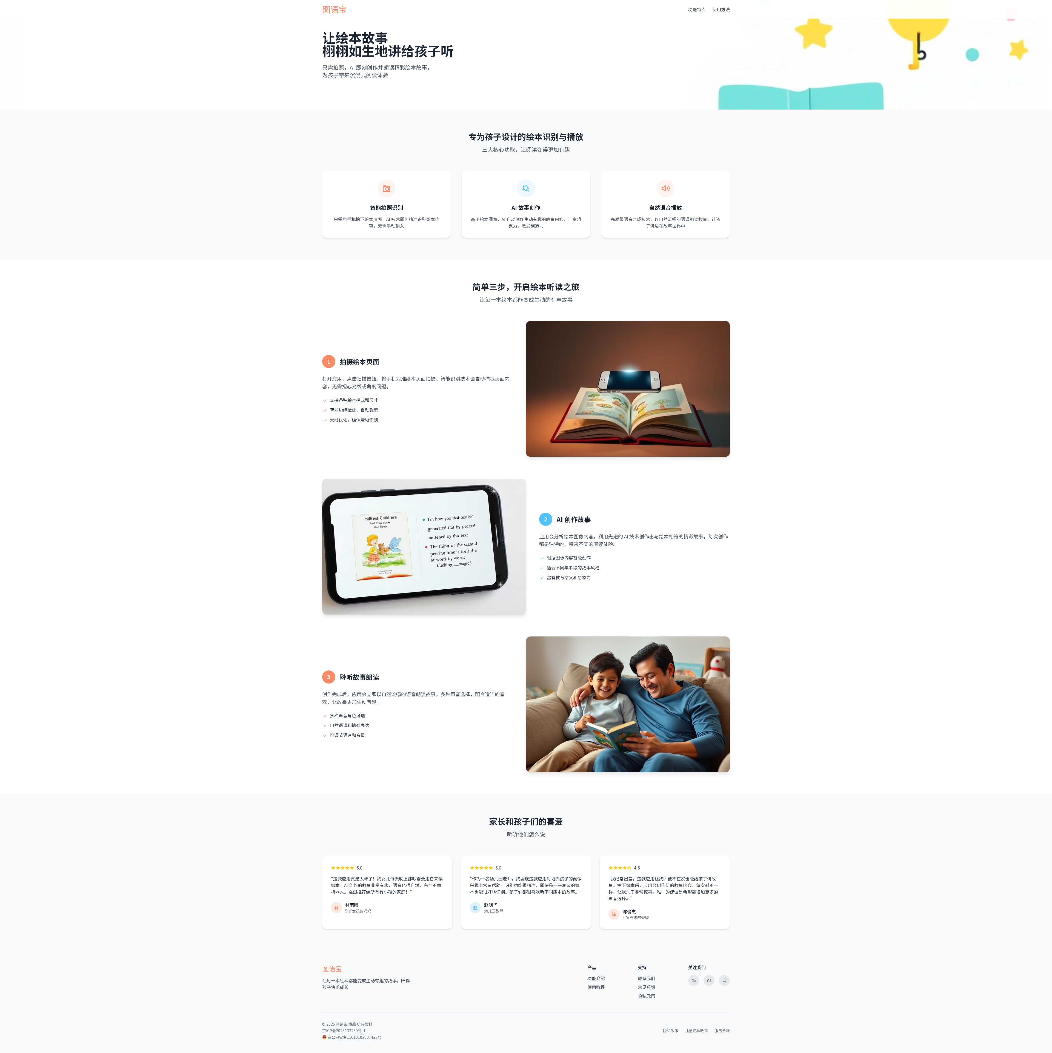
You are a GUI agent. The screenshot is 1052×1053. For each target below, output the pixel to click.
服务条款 (722, 1030)
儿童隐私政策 (696, 1030)
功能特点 (697, 9)
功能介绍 (596, 978)
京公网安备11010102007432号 (354, 1037)
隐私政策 (646, 995)
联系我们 (646, 978)
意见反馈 (646, 987)
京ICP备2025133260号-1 (343, 1030)
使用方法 (721, 9)
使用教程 (596, 987)
